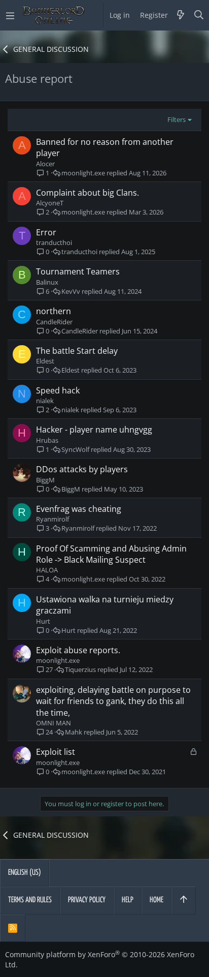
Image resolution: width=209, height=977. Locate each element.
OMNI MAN (53, 722)
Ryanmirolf (52, 519)
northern (53, 311)
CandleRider (54, 321)
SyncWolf (75, 449)
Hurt (43, 621)
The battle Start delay (77, 350)
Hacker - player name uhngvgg (94, 429)
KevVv (70, 291)
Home (156, 900)
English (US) (24, 872)
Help (127, 900)
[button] (10, 15)
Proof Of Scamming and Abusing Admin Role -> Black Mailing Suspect (111, 554)
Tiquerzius (80, 669)
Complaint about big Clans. (87, 192)
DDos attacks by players (82, 469)
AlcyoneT (49, 202)
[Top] (183, 900)
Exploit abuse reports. (78, 650)
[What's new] (180, 15)
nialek (45, 400)
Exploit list (55, 751)
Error (46, 232)
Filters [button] (176, 119)
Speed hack (58, 390)
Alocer (45, 163)
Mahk (73, 732)
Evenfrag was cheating (78, 508)
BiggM (45, 479)
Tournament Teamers (78, 271)
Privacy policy (87, 900)
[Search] (199, 15)
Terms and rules (30, 900)
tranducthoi (54, 242)
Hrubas (47, 440)
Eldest (45, 360)
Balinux (47, 282)
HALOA (47, 569)
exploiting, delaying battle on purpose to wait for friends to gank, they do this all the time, (113, 701)
